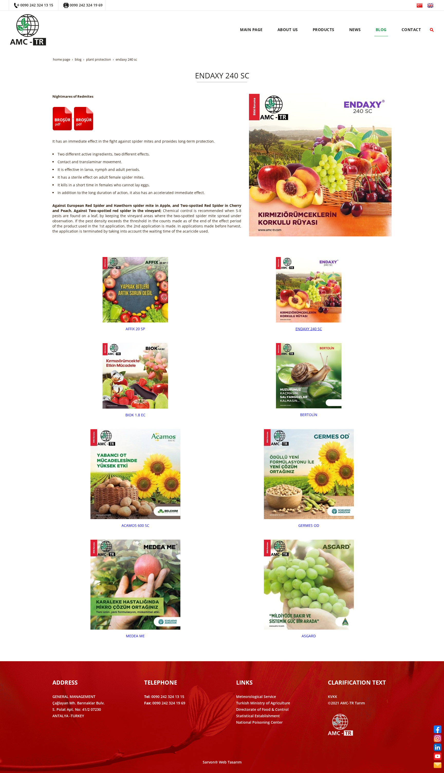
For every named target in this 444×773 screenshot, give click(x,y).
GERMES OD (308, 525)
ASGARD (309, 635)
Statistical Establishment (258, 715)
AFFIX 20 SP (135, 328)
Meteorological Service (256, 696)
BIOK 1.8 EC (135, 414)
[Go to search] (431, 30)
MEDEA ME (135, 635)
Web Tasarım (230, 762)
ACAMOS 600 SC (135, 525)
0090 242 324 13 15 (36, 5)
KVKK (332, 696)
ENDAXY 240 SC (308, 328)
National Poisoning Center (259, 722)
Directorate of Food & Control (262, 709)
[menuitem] (251, 30)
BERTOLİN (308, 414)
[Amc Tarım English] (430, 5)
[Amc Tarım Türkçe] (419, 5)
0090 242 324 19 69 (86, 5)
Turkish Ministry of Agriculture (263, 703)
